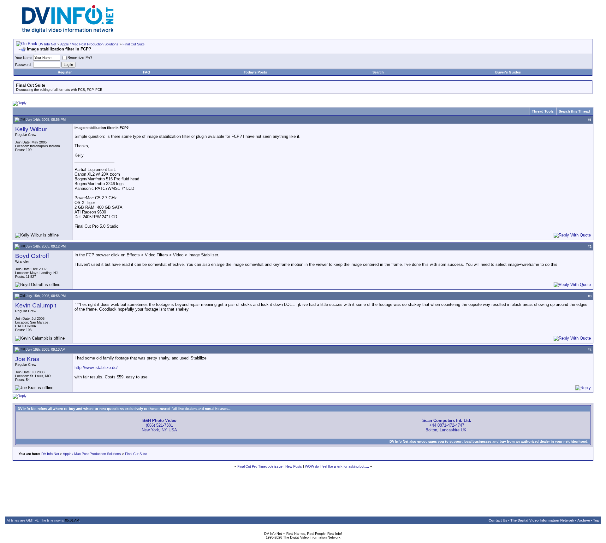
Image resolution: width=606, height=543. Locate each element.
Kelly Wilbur (31, 129)
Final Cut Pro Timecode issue (259, 466)
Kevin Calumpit (35, 305)
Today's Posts (255, 72)
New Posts (293, 466)
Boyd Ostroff (32, 256)
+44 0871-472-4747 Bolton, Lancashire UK (446, 425)
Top (596, 520)
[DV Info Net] (68, 31)
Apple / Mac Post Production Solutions (89, 44)
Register (65, 72)
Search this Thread (574, 111)
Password (23, 65)
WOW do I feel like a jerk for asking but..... (337, 466)
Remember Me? (80, 57)
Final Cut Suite (133, 44)
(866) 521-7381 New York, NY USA (159, 425)
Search (378, 72)
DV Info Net (47, 44)
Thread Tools (543, 111)
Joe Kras (27, 359)
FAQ (146, 72)
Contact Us (498, 520)
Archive (583, 520)
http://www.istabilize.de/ (96, 367)
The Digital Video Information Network (542, 520)
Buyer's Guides (508, 72)
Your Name (23, 58)
